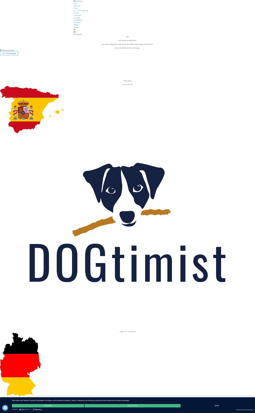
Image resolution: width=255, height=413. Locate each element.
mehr (217, 406)
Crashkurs (77, 22)
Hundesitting (78, 20)
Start (75, 3)
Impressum (238, 409)
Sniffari (76, 25)
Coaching (77, 18)
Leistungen (77, 15)
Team (75, 8)
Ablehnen (48, 406)
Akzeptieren (133, 406)
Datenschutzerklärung (247, 409)
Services (76, 13)
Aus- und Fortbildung (81, 11)
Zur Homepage (9, 53)
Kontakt (76, 27)
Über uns (77, 6)
